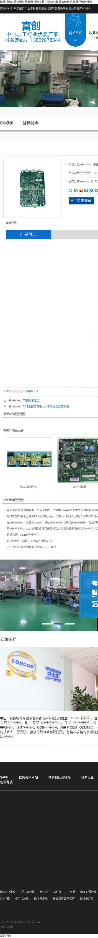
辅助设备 (31, 123)
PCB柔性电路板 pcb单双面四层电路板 (46, 406)
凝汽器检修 (28, 892)
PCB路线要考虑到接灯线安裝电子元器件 (31, 547)
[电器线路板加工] (29, 460)
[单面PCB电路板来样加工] (32, 188)
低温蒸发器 (41, 898)
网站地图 (5, 936)
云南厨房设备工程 (64, 898)
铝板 (72, 892)
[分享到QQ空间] (76, 190)
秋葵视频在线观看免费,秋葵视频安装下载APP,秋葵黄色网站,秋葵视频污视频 (46, 2)
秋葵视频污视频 (59, 777)
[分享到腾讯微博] (86, 190)
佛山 (4, 927)
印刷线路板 (80, 487)
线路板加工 (32, 391)
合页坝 (44, 892)
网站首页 (75, 33)
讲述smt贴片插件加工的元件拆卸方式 (29, 541)
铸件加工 (58, 892)
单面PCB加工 (31, 400)
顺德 (10, 927)
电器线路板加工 (29, 487)
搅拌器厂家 (87, 898)
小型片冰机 (22, 898)
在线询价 (81, 200)
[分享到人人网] (91, 190)
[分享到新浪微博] (81, 190)
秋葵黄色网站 (28, 777)
